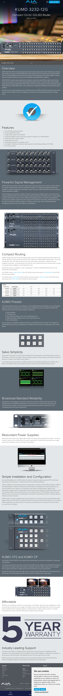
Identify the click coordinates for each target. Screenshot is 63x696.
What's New (25, 670)
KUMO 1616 (15, 279)
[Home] (31, 1)
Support (45, 665)
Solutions (4, 665)
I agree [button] (37, 689)
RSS (24, 677)
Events (24, 672)
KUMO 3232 (43, 277)
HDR (3, 672)
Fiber (3, 674)
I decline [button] (42, 689)
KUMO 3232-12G (18, 272)
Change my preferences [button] (41, 692)
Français (27, 683)
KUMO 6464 (16, 277)
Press (24, 675)
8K (2, 677)
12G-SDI (4, 670)
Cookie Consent (28, 688)
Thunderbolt (5, 675)
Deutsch (21, 683)
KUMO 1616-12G (48, 272)
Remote (4, 667)
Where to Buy (54, 2)
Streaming (4, 669)
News (24, 669)
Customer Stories (27, 674)
